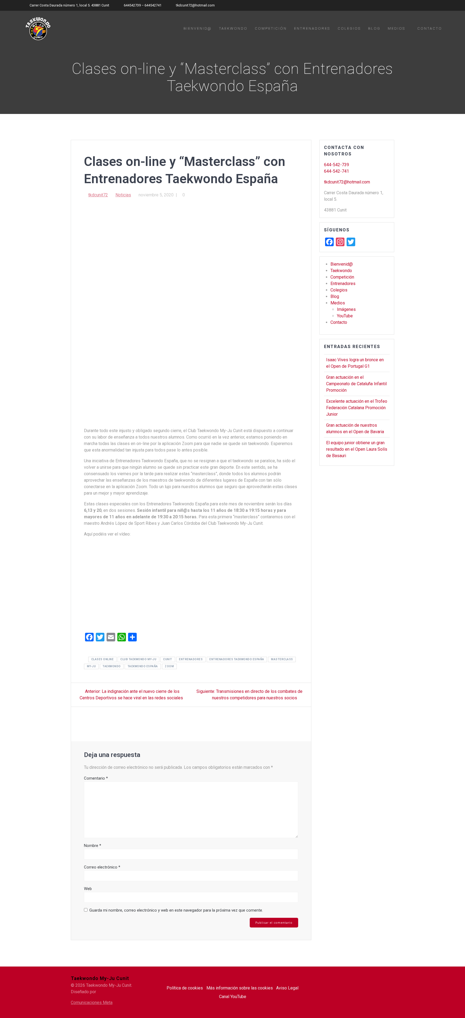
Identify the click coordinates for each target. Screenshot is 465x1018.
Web (88, 888)
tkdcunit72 (98, 194)
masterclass (282, 659)
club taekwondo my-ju (138, 659)
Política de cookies (185, 988)
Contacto (429, 28)
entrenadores (191, 659)
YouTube (345, 315)
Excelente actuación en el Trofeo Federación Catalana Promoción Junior (356, 408)
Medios (396, 28)
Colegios (349, 28)
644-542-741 (336, 171)
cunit (167, 659)
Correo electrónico (102, 867)
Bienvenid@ (198, 28)
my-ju (91, 666)
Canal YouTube (232, 996)
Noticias (123, 194)
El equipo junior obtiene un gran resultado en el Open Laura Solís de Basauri (356, 449)
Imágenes (346, 309)
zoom (169, 666)
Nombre (92, 845)
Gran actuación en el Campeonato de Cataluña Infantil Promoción (356, 384)
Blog (374, 28)
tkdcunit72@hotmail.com (347, 182)
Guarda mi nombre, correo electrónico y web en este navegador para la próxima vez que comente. (176, 910)
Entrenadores (312, 28)
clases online (102, 659)
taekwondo (112, 666)
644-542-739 (336, 164)
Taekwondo (233, 28)
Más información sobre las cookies (239, 988)
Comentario (96, 778)
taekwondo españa (143, 666)
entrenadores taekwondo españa (236, 659)
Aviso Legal (287, 988)
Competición (271, 28)
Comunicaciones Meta (91, 1002)
